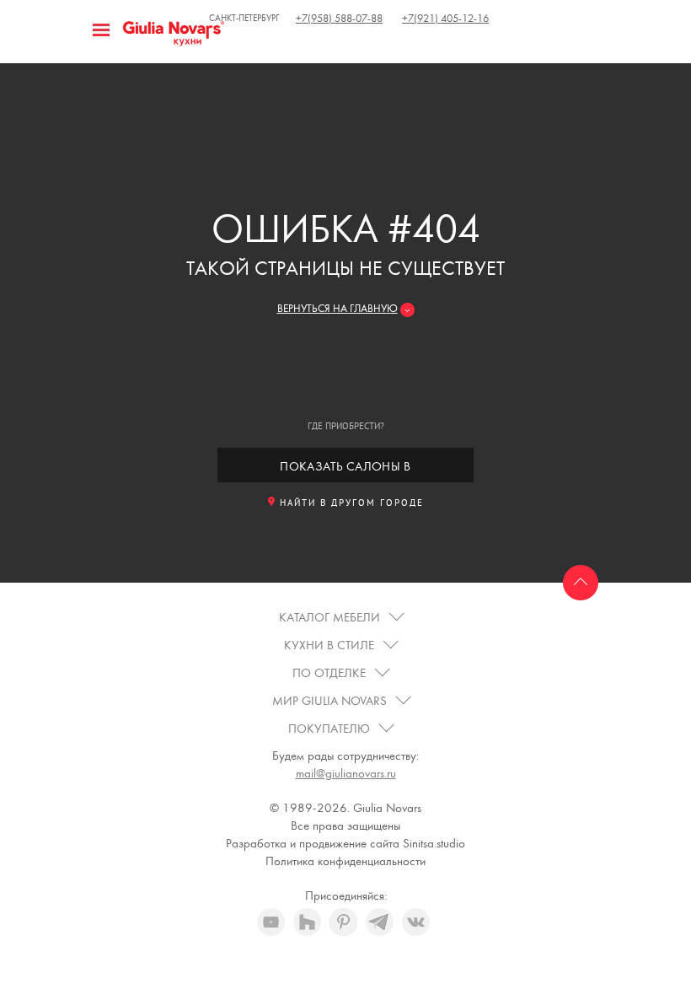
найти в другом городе (352, 503)
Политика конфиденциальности (345, 861)
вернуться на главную (337, 309)
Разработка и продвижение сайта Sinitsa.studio (345, 843)
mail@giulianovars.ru (346, 773)
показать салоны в (345, 467)
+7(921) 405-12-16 (445, 19)
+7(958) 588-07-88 (339, 19)
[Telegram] (380, 922)
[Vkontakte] (416, 922)
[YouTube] (271, 922)
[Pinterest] (343, 922)
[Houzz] (307, 922)
